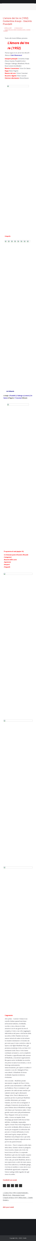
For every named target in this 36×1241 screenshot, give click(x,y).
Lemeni (26, 395)
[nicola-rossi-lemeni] (15, 311)
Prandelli (12, 395)
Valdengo (20, 395)
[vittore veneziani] (25, 311)
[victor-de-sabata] (19, 311)
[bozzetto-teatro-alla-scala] (18, 791)
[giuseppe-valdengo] (12, 311)
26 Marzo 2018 (8, 27)
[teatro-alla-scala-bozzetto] (18, 644)
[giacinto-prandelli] (9, 311)
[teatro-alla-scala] (18, 156)
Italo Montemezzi (16, 55)
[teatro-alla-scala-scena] (18, 937)
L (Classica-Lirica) (18, 27)
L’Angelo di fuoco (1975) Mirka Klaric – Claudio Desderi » (18, 1199)
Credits (24, 1238)
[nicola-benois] (28, 311)
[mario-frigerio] (22, 311)
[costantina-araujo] (6, 311)
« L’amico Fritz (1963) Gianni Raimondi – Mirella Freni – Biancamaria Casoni (16, 1194)
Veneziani (18, 398)
